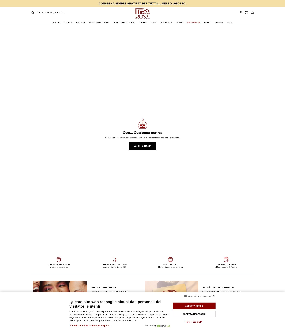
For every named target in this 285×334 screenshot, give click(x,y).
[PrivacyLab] (163, 326)
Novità (180, 22)
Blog (229, 22)
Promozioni (193, 22)
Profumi (80, 22)
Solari (56, 22)
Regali (207, 22)
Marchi (219, 22)
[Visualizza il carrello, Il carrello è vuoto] (252, 13)
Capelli (143, 22)
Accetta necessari (194, 314)
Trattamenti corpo (124, 22)
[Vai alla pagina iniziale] (142, 13)
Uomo (154, 22)
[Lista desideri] (246, 13)
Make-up (68, 22)
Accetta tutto (194, 306)
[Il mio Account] (241, 12)
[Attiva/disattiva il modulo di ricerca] (33, 13)
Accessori (166, 22)
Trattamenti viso (99, 22)
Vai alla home (142, 146)
